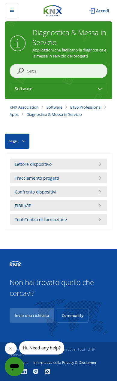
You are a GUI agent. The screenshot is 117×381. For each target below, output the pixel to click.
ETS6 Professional (85, 107)
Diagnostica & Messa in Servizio (54, 114)
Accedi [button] (102, 11)
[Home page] (53, 10)
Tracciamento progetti (37, 178)
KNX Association (24, 107)
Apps (14, 114)
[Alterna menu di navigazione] (12, 11)
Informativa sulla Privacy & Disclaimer (65, 362)
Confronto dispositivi (35, 192)
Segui (13, 141)
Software (54, 107)
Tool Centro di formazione (41, 219)
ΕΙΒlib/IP (23, 206)
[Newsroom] (47, 372)
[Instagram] (36, 372)
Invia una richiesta (32, 315)
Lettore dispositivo (33, 164)
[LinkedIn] (24, 372)
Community (72, 315)
